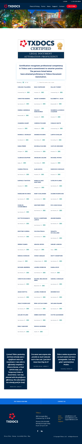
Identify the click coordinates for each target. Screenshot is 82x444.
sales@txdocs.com (70, 416)
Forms (43, 6)
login (65, 1)
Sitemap (14, 436)
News (49, 6)
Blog (29, 436)
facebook (37, 431)
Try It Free (71, 6)
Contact (61, 6)
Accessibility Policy (22, 436)
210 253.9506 (76, 1)
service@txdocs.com (71, 418)
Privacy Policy (7, 436)
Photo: (69, 27)
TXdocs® (12, 6)
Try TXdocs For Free (20, 401)
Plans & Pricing (34, 6)
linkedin (41, 431)
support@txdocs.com (71, 419)
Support (54, 6)
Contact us (61, 401)
